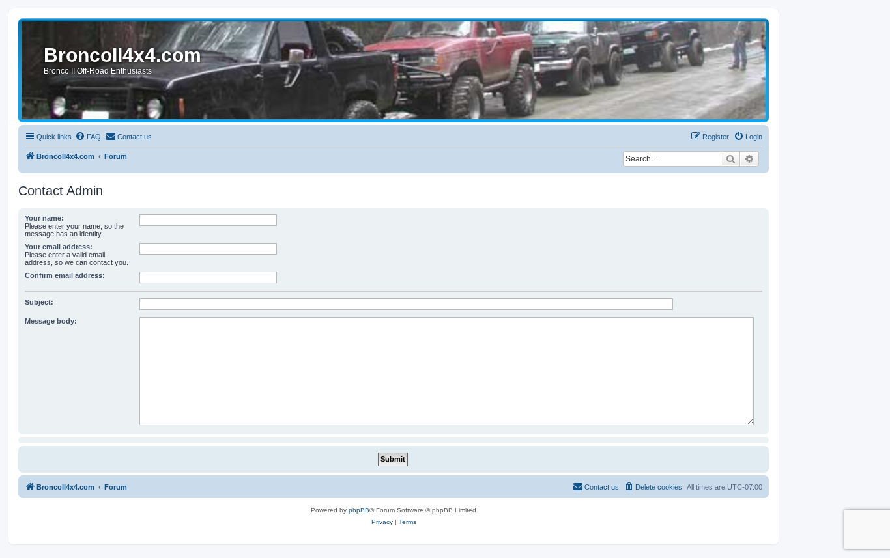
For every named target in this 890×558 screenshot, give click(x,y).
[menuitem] (88, 137)
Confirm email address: (65, 275)
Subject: (39, 302)
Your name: (44, 218)
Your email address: (59, 247)
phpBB (359, 510)
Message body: (51, 321)
